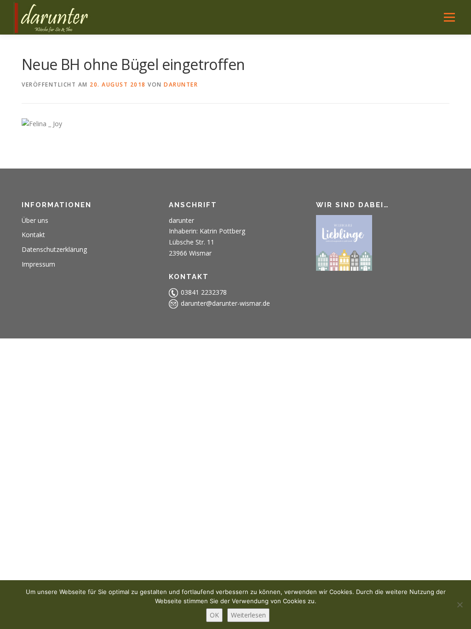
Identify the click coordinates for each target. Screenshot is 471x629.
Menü (449, 17)
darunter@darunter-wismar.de (225, 303)
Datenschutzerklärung (54, 249)
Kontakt (33, 234)
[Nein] (459, 604)
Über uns (35, 220)
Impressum (38, 264)
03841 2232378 (204, 292)
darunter (181, 84)
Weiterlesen (248, 615)
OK (214, 615)
